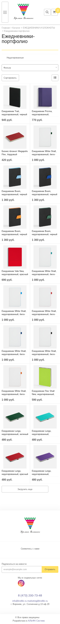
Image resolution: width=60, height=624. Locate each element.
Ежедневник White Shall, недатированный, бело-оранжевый (14, 394)
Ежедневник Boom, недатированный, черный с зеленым (44, 234)
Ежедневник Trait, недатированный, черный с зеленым (14, 114)
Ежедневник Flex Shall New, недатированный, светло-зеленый (43, 394)
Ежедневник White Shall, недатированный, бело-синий (14, 354)
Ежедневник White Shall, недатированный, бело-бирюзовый (44, 274)
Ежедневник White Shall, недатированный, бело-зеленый (44, 154)
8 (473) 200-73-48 (30, 595)
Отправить (50, 569)
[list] (55, 77)
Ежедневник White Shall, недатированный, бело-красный (44, 314)
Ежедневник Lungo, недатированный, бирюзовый (41, 434)
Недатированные (15, 57)
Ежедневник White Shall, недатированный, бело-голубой (14, 314)
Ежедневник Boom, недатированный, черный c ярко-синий (44, 194)
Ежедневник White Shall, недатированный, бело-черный (44, 354)
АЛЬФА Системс (36, 620)
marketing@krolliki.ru (37, 601)
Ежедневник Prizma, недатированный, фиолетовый (42, 114)
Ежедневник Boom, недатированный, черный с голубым (14, 194)
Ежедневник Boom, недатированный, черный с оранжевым (14, 234)
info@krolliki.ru (19, 601)
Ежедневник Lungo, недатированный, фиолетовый (41, 474)
